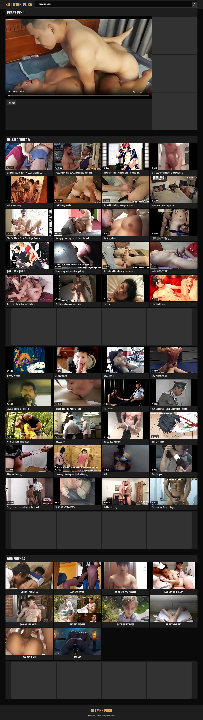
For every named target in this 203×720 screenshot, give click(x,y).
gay (13, 103)
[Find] (194, 4)
